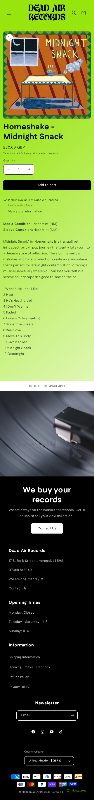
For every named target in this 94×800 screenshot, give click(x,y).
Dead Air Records (39, 792)
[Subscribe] (72, 715)
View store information (25, 211)
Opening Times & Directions (29, 667)
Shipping (26, 153)
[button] (9, 13)
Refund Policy (19, 677)
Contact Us (47, 528)
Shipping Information (24, 657)
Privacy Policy (19, 687)
